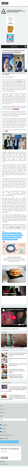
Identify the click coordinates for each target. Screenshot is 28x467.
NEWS (1, 416)
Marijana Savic (13, 233)
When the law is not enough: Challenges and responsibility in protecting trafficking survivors (16, 376)
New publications (6, 382)
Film (3, 306)
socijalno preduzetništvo (17, 235)
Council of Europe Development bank (9, 239)
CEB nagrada (18, 237)
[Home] (14, 13)
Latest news (5, 350)
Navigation (14, 46)
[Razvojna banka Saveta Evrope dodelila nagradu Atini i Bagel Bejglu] (4, 242)
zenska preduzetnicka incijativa (8, 237)
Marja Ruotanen (5, 233)
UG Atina (9, 235)
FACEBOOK (4, 425)
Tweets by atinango (4, 464)
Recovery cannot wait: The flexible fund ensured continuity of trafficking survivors (18, 354)
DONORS (2, 412)
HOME (1, 405)
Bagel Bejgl (4, 235)
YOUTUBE (3, 432)
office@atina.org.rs (8, 435)
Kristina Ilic (19, 233)
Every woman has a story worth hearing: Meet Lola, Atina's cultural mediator (17, 371)
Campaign (4, 332)
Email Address (4, 451)
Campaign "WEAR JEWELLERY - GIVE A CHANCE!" (13, 348)
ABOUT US (2, 409)
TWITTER (3, 428)
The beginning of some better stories (10, 329)
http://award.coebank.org (20, 194)
